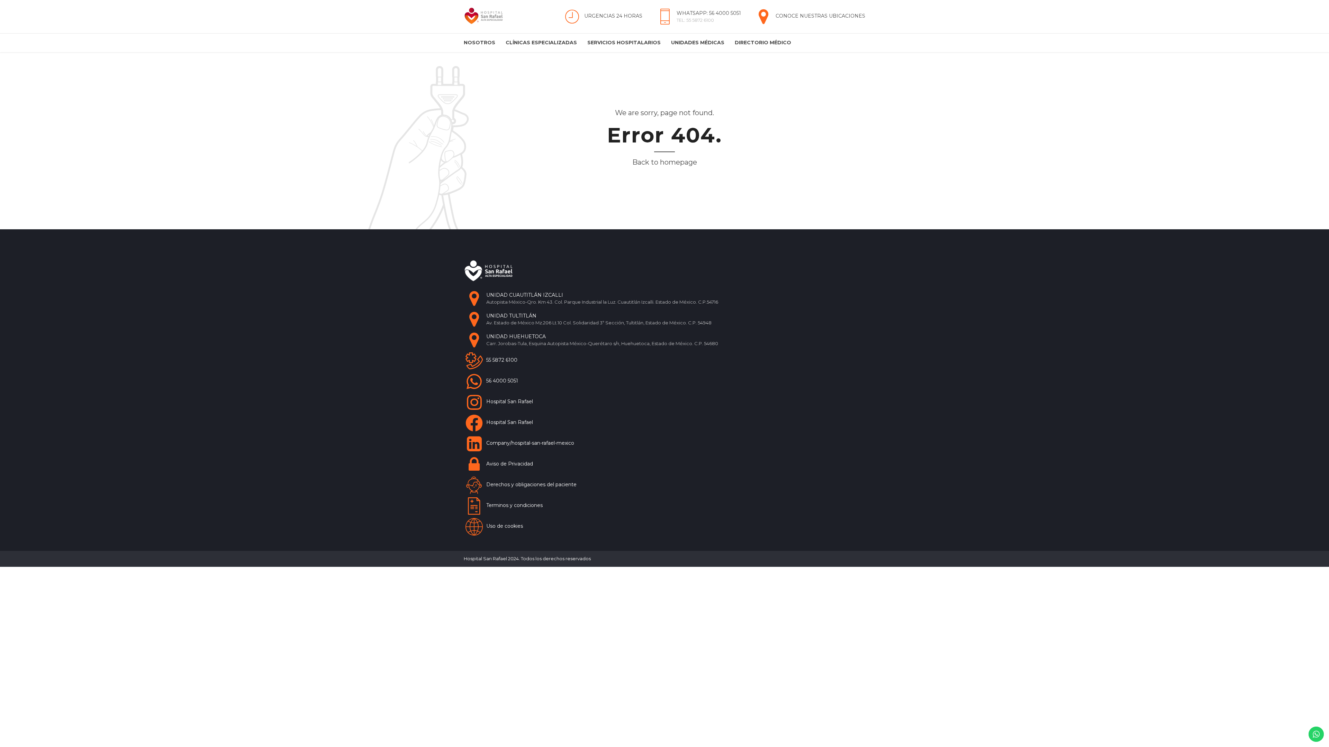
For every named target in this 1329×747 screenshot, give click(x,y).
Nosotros (479, 42)
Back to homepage (664, 162)
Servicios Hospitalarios (624, 42)
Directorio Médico (763, 42)
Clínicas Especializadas (541, 42)
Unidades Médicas (697, 42)
